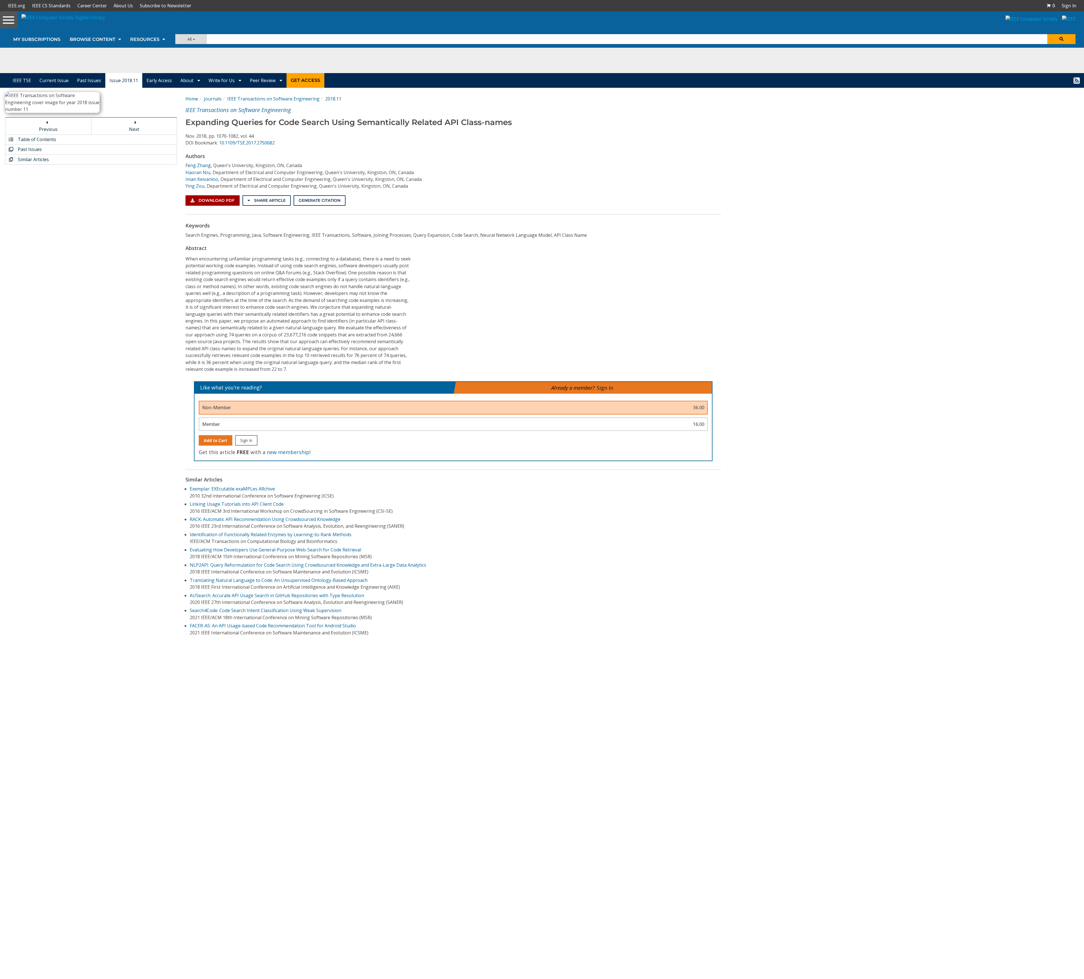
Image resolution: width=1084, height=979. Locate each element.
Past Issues (89, 80)
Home (191, 99)
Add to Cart (215, 440)
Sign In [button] (1069, 6)
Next (134, 129)
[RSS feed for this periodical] (1076, 80)
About (187, 80)
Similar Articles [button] (33, 159)
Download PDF (216, 200)
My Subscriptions (36, 39)
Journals (213, 99)
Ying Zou (194, 186)
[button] (1050, 5)
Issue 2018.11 (124, 80)
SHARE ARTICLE (269, 200)
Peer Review (263, 80)
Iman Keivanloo (201, 179)
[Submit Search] (1061, 39)
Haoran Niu (197, 172)
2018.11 (333, 99)
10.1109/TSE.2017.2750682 (247, 143)
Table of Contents (36, 139)
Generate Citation (319, 200)
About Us (123, 6)
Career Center (92, 6)
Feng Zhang (198, 165)
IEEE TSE (22, 80)
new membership (288, 452)
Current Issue (54, 80)
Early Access (159, 80)
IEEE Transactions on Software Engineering (273, 99)
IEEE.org (16, 6)
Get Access (305, 80)
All (190, 39)
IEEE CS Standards (51, 6)
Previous (48, 129)
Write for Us (222, 80)
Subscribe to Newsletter (165, 6)
